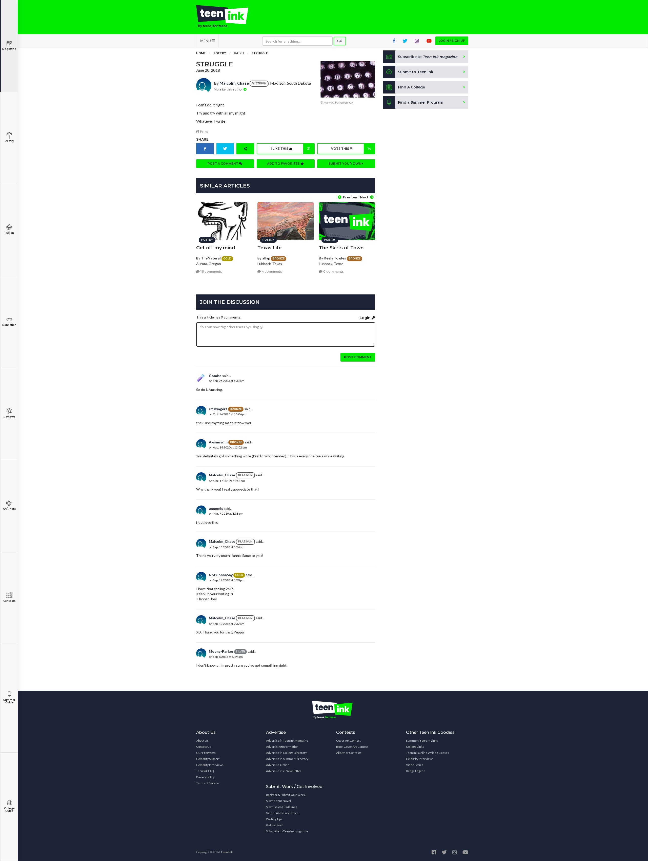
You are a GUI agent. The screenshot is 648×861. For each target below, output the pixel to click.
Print (203, 132)
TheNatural (211, 258)
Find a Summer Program (420, 102)
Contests (9, 601)
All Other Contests (348, 753)
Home (201, 53)
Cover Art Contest (348, 740)
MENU (206, 41)
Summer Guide (9, 701)
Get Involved (274, 825)
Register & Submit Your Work (285, 795)
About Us (202, 740)
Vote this (351, 149)
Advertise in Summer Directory (287, 759)
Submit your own (345, 163)
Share (202, 139)
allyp (266, 258)
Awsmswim (218, 442)
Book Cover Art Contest (352, 746)
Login (366, 317)
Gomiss (215, 375)
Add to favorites (283, 163)
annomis (216, 508)
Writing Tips (274, 819)
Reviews (9, 417)
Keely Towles (335, 258)
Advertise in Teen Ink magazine (287, 740)
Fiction (9, 233)
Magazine (9, 49)
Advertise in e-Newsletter (283, 771)
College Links (415, 746)
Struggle (260, 53)
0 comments (333, 271)
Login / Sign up (451, 41)
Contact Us (203, 746)
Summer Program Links (422, 740)
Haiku (239, 53)
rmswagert (218, 409)
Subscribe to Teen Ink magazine (287, 831)
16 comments (211, 271)
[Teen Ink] (227, 16)
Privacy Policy (205, 777)
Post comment (358, 357)
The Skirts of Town (341, 248)
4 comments (271, 271)
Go (339, 41)
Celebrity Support (207, 759)
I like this (290, 149)
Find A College (411, 87)
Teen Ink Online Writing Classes (427, 753)
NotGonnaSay (221, 575)
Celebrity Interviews (210, 765)
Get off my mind (215, 248)
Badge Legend (415, 771)
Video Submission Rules (282, 813)
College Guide (9, 810)
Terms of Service (207, 783)
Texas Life (269, 248)
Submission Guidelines (281, 807)
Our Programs (206, 753)
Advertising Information (282, 746)
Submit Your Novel (278, 801)
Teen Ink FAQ (205, 771)
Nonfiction (9, 325)
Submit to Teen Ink (415, 72)
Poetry (9, 141)
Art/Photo (9, 509)
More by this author (229, 89)
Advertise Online (277, 765)
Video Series (414, 765)
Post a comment (223, 163)
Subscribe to (427, 56)
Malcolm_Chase (234, 83)
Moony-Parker (221, 651)
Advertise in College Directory (286, 753)
